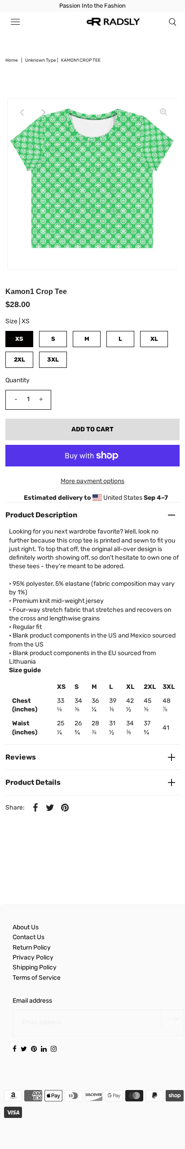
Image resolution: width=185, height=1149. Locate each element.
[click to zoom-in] (163, 112)
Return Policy (32, 947)
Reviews (20, 757)
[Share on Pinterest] (64, 807)
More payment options (92, 481)
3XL (53, 359)
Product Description (41, 515)
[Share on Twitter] (50, 807)
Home (11, 60)
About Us (26, 927)
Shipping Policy (35, 967)
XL (154, 338)
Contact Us (28, 937)
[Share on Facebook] (35, 807)
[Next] (43, 112)
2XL (19, 359)
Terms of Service (37, 978)
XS (19, 338)
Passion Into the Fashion (92, 5)
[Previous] (21, 112)
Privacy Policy (33, 957)
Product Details (33, 782)
